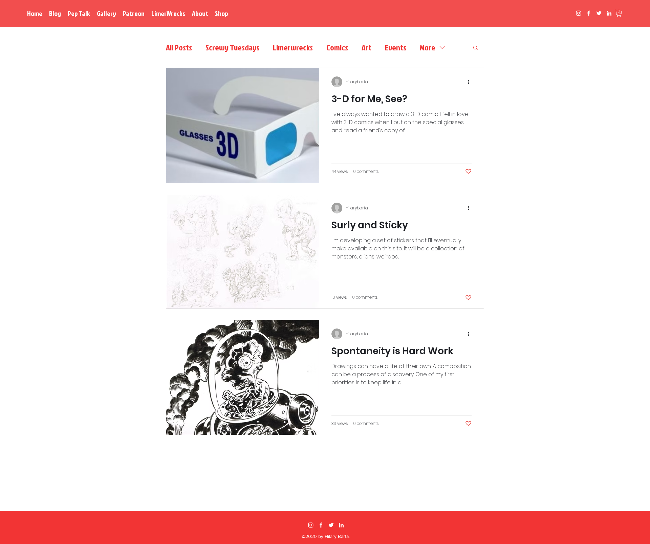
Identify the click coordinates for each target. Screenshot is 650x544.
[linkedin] (609, 13)
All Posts (179, 47)
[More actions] (471, 82)
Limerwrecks (293, 47)
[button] (619, 13)
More (427, 47)
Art (366, 47)
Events (395, 47)
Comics (337, 47)
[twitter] (598, 13)
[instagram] (578, 13)
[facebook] (588, 13)
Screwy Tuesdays (232, 47)
